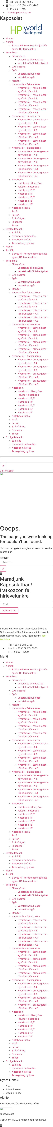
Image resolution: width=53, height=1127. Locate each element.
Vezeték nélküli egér (29, 73)
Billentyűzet (18, 56)
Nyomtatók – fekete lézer (26, 84)
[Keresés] (3, 568)
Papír (15, 211)
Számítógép (18, 218)
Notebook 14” (25, 193)
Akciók (10, 41)
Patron (15, 214)
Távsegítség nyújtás (23, 243)
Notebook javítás (21, 239)
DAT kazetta (18, 66)
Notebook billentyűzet (30, 183)
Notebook (17, 179)
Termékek (11, 52)
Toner (15, 225)
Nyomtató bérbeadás (23, 236)
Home (9, 38)
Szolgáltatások (14, 228)
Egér (14, 70)
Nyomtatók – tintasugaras (26, 147)
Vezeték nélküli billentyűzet (33, 63)
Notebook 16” (25, 200)
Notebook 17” (25, 204)
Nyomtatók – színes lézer (26, 116)
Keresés (4, 558)
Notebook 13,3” (26, 190)
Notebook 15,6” (26, 197)
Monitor (16, 80)
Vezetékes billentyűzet (30, 59)
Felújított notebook (28, 186)
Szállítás (16, 232)
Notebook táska (21, 207)
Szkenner (17, 221)
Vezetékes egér (26, 77)
